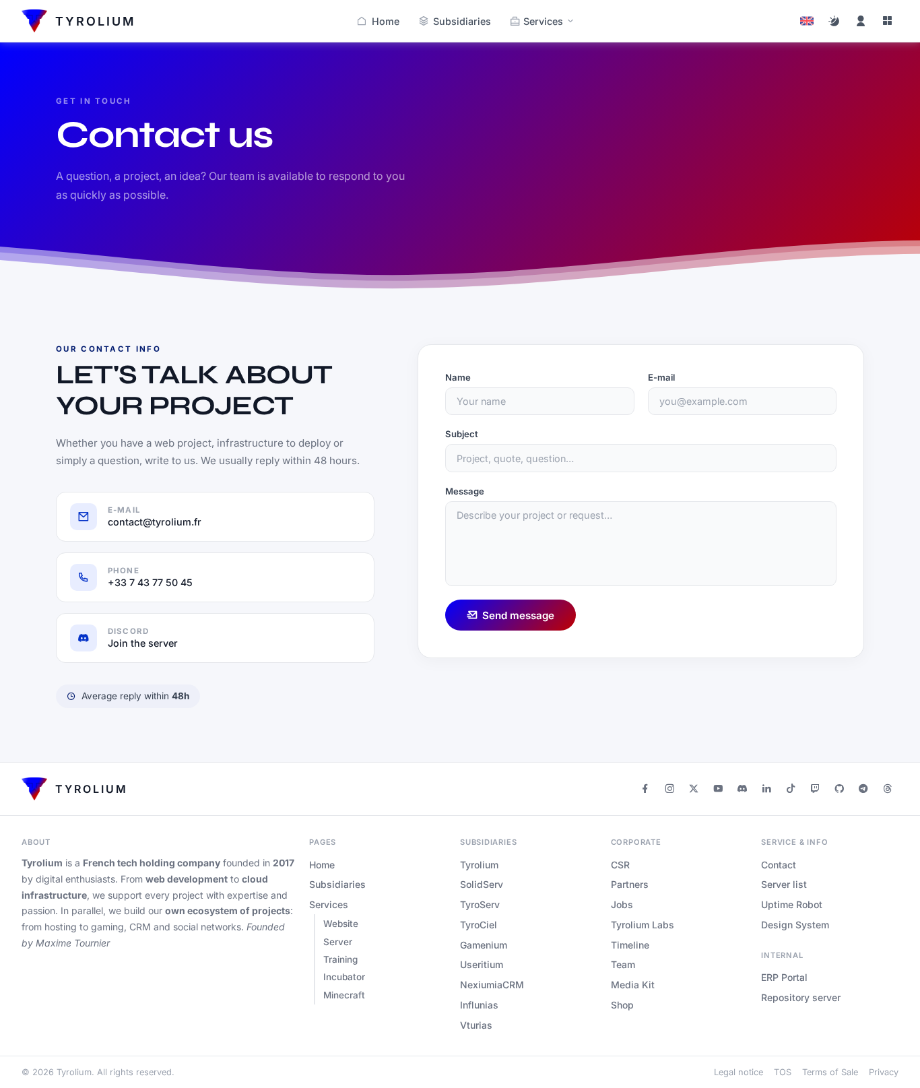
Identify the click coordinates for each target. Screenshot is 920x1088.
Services (543, 21)
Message (464, 491)
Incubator (344, 976)
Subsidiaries (462, 21)
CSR (620, 864)
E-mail (661, 377)
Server (337, 941)
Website (340, 923)
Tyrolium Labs (642, 924)
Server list (784, 884)
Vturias (476, 1025)
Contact (778, 864)
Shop (622, 1005)
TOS (782, 1072)
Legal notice (738, 1072)
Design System (795, 924)
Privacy (883, 1072)
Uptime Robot (791, 904)
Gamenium (483, 945)
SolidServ (481, 884)
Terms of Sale (830, 1072)
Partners (630, 884)
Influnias (479, 1005)
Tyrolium (479, 864)
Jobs (622, 904)
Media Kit (633, 984)
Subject (461, 433)
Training (340, 959)
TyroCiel (478, 924)
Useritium (481, 964)
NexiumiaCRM (492, 984)
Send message (518, 615)
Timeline (630, 945)
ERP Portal (784, 977)
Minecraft (344, 995)
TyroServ (480, 904)
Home (385, 21)
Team (623, 964)
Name (458, 377)
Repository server (801, 997)
